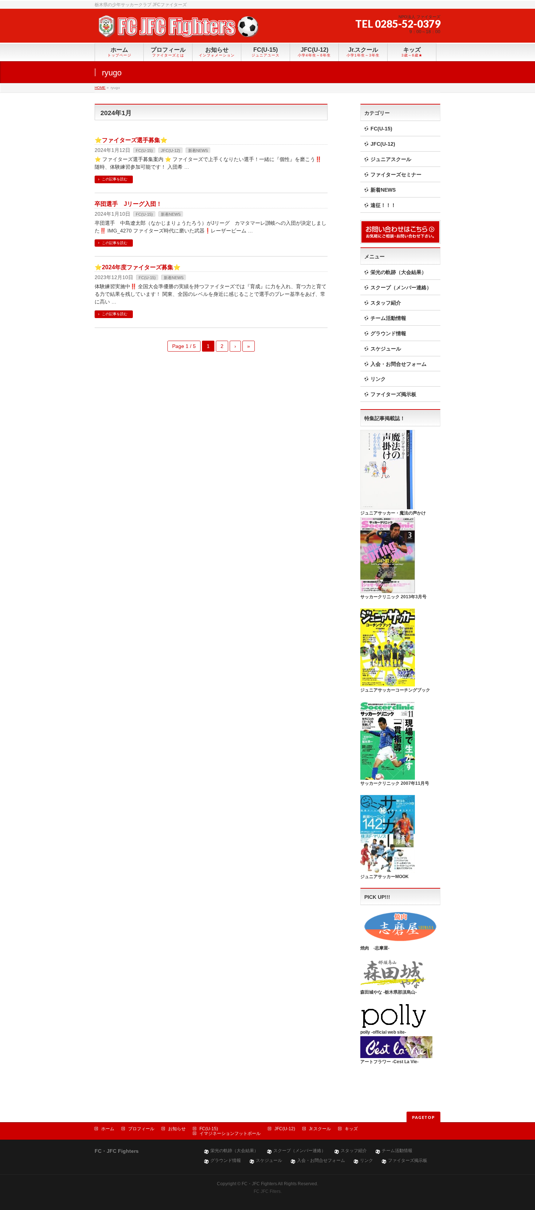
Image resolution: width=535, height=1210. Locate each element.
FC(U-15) (144, 150)
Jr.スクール (320, 1128)
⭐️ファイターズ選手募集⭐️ (131, 140)
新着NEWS (198, 150)
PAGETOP (423, 1117)
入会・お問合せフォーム (398, 364)
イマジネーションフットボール (230, 1133)
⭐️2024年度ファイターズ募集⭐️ (138, 267)
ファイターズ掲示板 (393, 394)
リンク (378, 379)
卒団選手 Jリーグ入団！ (128, 204)
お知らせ (177, 1128)
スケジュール (385, 349)
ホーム (107, 1128)
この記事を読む (114, 179)
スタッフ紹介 (385, 303)
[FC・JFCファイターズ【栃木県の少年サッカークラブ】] (176, 29)
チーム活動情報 (388, 318)
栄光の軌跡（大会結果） (398, 272)
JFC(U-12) (170, 150)
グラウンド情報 (388, 333)
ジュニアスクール (390, 159)
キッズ (351, 1128)
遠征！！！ (383, 205)
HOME (100, 88)
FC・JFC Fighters (259, 1183)
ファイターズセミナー (395, 174)
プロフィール (141, 1128)
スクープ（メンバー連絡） (401, 287)
